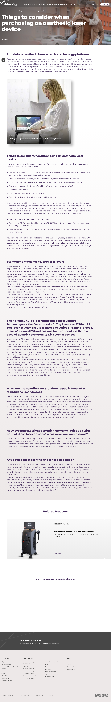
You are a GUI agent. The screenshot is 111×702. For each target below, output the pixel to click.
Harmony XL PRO (7, 680)
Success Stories (72, 666)
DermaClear (5, 678)
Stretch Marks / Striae (52, 662)
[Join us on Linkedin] (103, 695)
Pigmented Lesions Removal (32, 676)
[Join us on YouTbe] (106, 695)
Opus (3, 673)
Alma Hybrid (5, 671)
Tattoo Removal (28, 678)
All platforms (5, 662)
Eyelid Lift (48, 669)
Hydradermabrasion (51, 674)
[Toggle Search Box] (79, 4)
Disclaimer (52, 695)
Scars (47, 666)
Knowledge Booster (53, 4)
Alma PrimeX (5, 676)
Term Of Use (39, 695)
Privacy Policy (25, 695)
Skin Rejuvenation (28, 668)
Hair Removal (49, 676)
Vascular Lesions (28, 673)
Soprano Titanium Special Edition (10, 667)
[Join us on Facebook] (96, 695)
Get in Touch (71, 669)
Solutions (35, 4)
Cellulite (26, 666)
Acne (46, 664)
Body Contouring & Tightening (29, 662)
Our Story (70, 664)
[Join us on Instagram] (99, 695)
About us (26, 4)
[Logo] (10, 4)
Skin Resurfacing (28, 671)
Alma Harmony (6, 664)
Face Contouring (50, 671)
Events (43, 4)
